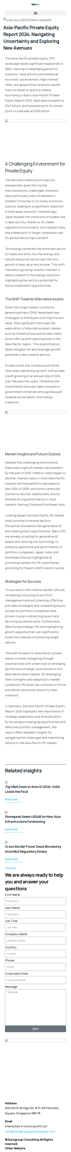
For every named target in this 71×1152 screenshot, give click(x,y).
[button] (35, 13)
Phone (9, 960)
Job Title (11, 921)
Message (11, 987)
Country (11, 947)
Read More (11, 799)
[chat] (3, 1038)
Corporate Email (16, 973)
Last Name (12, 908)
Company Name (16, 934)
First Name (12, 895)
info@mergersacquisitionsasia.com (30, 1131)
